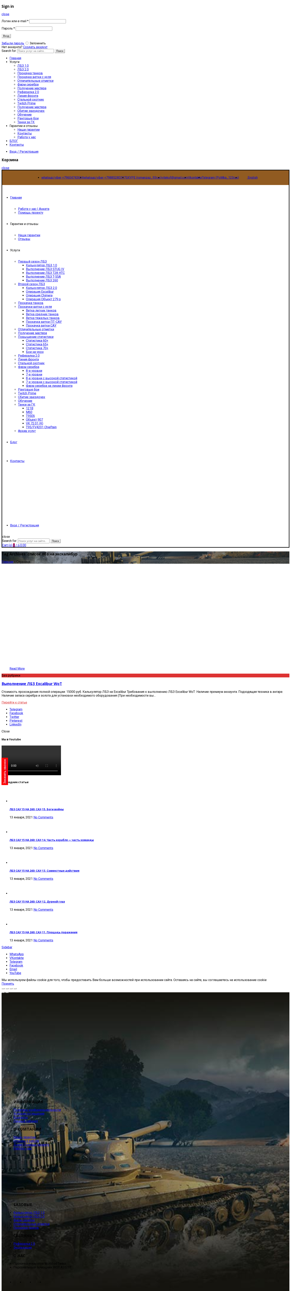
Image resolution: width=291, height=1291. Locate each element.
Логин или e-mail (15, 21)
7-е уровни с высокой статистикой (51, 382)
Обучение (24, 114)
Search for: (9, 541)
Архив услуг (27, 431)
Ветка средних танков (42, 314)
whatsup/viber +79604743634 (62, 177)
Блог (13, 442)
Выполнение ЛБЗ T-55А (43, 276)
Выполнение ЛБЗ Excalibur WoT (32, 683)
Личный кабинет (25, 1121)
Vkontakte (195, 177)
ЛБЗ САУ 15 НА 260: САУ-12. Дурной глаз (37, 901)
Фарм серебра (28, 84)
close (5, 14)
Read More (17, 668)
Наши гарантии (28, 130)
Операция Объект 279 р (43, 299)
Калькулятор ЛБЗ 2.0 (41, 288)
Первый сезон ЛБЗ (32, 261)
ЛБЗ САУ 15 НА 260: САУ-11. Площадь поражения (43, 932)
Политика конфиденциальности (37, 1110)
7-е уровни (34, 374)
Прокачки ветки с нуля (35, 307)
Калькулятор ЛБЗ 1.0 (41, 265)
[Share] (7, 988)
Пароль (8, 28)
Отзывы (24, 239)
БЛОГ (14, 141)
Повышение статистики (35, 337)
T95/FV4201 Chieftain (41, 427)
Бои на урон (35, 352)
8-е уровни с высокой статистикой (51, 378)
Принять (8, 984)
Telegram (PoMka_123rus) (220, 177)
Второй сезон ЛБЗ (31, 284)
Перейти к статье (14, 702)
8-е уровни (34, 371)
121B (29, 408)
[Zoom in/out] (15, 988)
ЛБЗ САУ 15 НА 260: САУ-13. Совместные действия (44, 870)
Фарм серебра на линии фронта (49, 386)
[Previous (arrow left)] (3, 992)
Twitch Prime (26, 103)
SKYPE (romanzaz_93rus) (144, 177)
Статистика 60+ (37, 340)
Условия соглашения (28, 1114)
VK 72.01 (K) (34, 423)
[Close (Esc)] (3, 988)
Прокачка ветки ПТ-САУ (44, 322)
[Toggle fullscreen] (11, 988)
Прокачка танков (30, 73)
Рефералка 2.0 (28, 92)
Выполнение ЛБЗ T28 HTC (45, 273)
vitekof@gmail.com (175, 177)
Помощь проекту (30, 213)
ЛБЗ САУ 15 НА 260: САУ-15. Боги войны (37, 809)
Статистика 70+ (37, 348)
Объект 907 (34, 419)
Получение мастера (31, 88)
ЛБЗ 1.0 (23, 66)
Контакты (24, 133)
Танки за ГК (26, 122)
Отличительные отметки (35, 81)
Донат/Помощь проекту (31, 1145)
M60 (29, 412)
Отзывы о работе (26, 1141)
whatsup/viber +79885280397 (105, 177)
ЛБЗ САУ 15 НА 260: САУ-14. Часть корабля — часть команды (52, 840)
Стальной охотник (30, 99)
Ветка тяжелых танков (43, 318)
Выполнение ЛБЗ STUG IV (45, 269)
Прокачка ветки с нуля (34, 77)
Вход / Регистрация (24, 152)
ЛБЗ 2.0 (23, 69)
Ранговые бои (28, 118)
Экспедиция (22, 1247)
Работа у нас (26, 137)
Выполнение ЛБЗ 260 (42, 280)
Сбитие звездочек (31, 111)
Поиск (59, 51)
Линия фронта (27, 96)
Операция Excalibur (40, 292)
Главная (16, 197)
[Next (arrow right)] (7, 992)
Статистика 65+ (37, 344)
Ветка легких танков (41, 310)
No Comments (43, 817)
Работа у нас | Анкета (33, 209)
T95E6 (30, 416)
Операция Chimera (39, 295)
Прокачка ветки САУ (41, 325)
